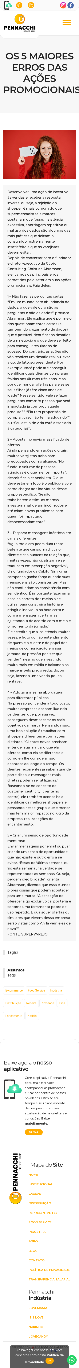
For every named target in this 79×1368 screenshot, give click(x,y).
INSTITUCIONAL (41, 1184)
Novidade (48, 1003)
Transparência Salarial (49, 1279)
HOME (33, 1175)
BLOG (33, 1251)
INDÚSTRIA (37, 1232)
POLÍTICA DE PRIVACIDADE (49, 1270)
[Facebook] (70, 5)
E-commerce (14, 990)
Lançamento (13, 1016)
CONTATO (36, 1260)
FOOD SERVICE (40, 1222)
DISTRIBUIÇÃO (40, 1203)
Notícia (32, 1016)
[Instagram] (63, 5)
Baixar (34, 1132)
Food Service (36, 990)
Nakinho (36, 1327)
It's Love (36, 1317)
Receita (31, 1003)
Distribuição (13, 1003)
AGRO (33, 1241)
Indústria (56, 990)
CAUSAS (35, 1194)
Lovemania (38, 1308)
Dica (62, 1003)
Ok (49, 1361)
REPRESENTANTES (43, 1213)
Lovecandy (38, 1336)
